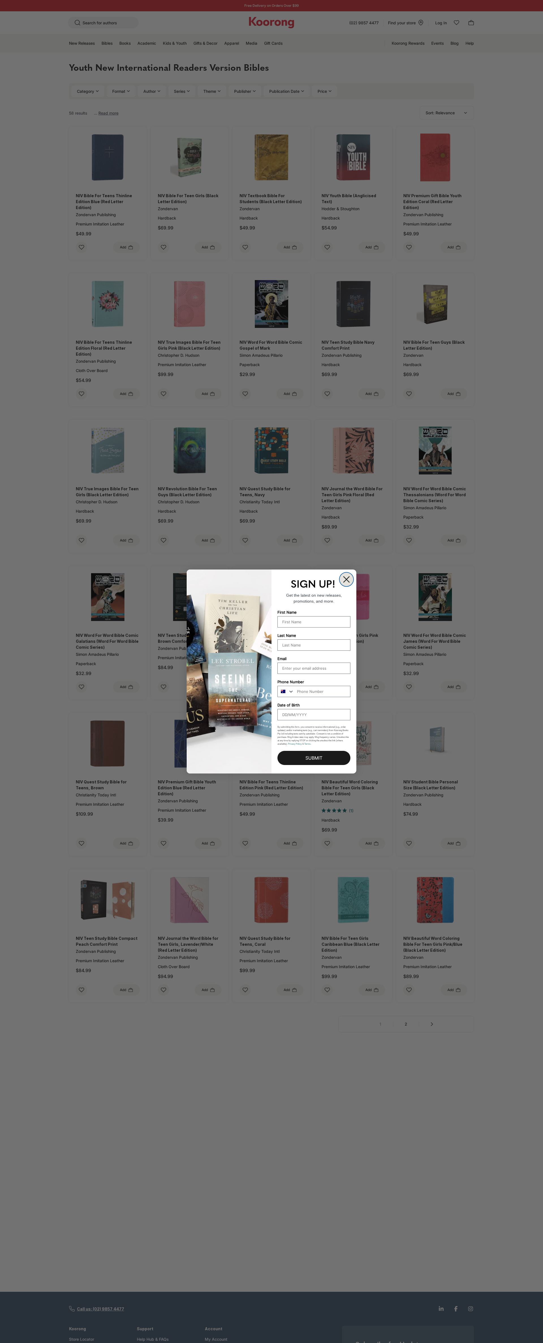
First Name (287, 612)
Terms (307, 744)
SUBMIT (313, 758)
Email (281, 658)
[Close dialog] (346, 579)
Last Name (286, 635)
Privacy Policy (295, 744)
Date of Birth (288, 705)
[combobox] (286, 691)
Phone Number (290, 682)
